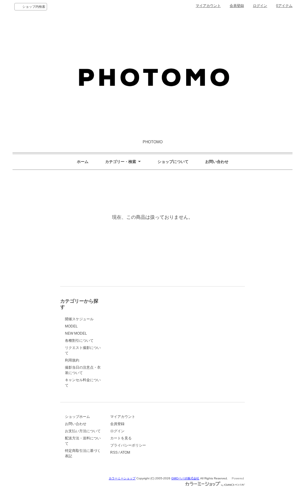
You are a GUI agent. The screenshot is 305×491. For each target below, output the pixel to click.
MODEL (71, 326)
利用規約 (72, 360)
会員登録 (237, 6)
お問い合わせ (216, 161)
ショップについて (173, 161)
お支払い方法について (83, 431)
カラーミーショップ (122, 478)
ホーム (82, 161)
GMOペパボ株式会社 (185, 478)
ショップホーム (77, 417)
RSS (114, 452)
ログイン (260, 6)
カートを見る (121, 438)
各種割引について (79, 340)
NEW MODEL (76, 333)
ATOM (125, 452)
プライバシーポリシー (128, 445)
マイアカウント (208, 6)
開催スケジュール (79, 319)
